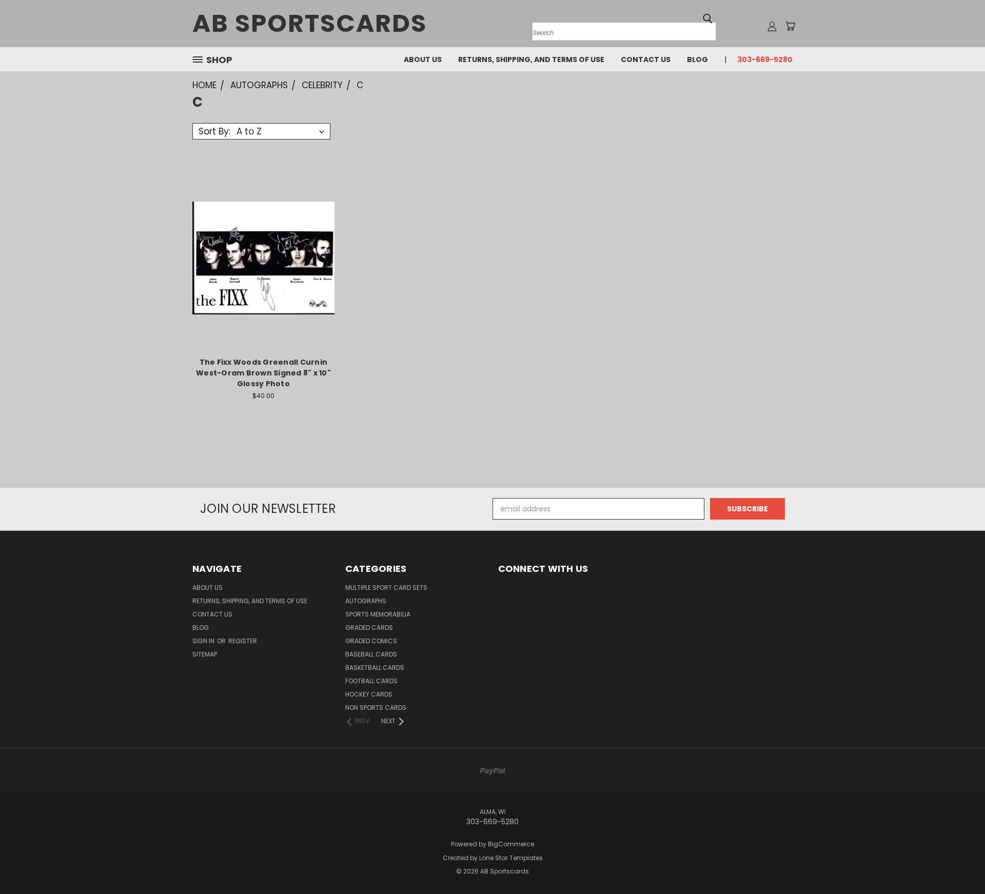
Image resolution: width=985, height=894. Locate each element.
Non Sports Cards (375, 707)
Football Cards (371, 681)
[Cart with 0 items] (790, 26)
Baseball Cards (371, 654)
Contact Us (646, 59)
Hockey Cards (368, 694)
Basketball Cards (374, 667)
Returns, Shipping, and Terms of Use (531, 59)
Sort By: (214, 131)
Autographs (365, 601)
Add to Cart (263, 275)
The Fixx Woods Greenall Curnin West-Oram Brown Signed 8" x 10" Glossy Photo (263, 373)
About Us (423, 59)
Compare (260, 256)
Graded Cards (369, 627)
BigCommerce (511, 844)
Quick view (263, 236)
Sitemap (204, 654)
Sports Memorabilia (377, 614)
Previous (958, 862)
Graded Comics (371, 641)
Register (242, 641)
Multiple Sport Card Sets (386, 587)
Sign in (204, 641)
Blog (697, 59)
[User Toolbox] (772, 26)
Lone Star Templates (511, 857)
